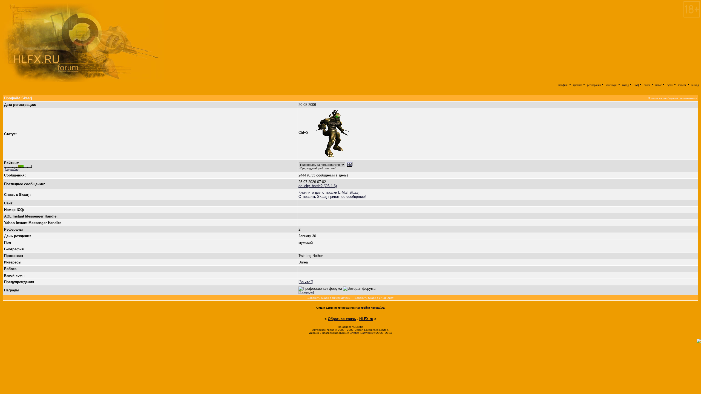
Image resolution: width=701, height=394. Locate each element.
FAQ (636, 84)
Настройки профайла (370, 307)
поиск (647, 84)
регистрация (594, 84)
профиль (563, 84)
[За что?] (305, 282)
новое (658, 84)
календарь (611, 84)
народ (625, 84)
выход (695, 84)
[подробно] (12, 169)
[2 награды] (306, 292)
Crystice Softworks (361, 332)
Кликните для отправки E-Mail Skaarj (329, 192)
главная (682, 84)
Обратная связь (342, 319)
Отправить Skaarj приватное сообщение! (332, 197)
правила (577, 84)
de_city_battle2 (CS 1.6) (317, 186)
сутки (670, 84)
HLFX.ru (366, 319)
